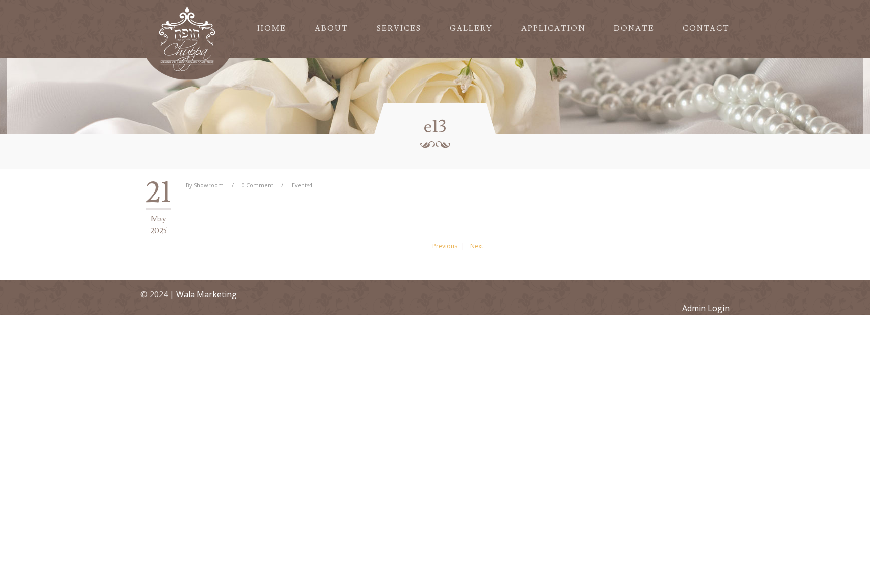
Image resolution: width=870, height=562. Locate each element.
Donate (634, 28)
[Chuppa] (188, 42)
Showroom (209, 185)
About (331, 28)
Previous (444, 246)
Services (399, 28)
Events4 (302, 185)
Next (476, 246)
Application (553, 28)
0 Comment (257, 185)
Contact (706, 28)
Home (271, 28)
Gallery (471, 28)
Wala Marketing (206, 294)
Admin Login (706, 308)
